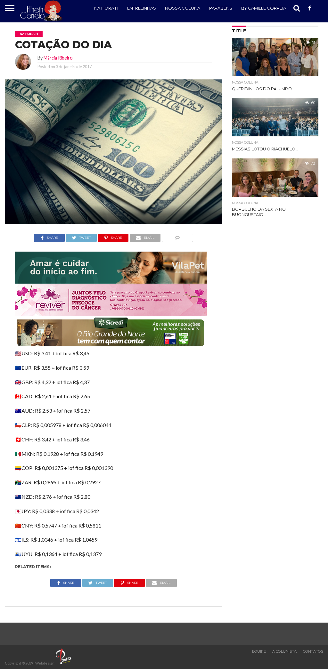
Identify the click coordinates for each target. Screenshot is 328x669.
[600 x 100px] (111, 347)
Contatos (313, 651)
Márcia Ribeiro (58, 57)
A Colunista (284, 651)
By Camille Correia (263, 8)
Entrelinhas (141, 8)
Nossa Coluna (182, 8)
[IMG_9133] (111, 281)
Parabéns (220, 8)
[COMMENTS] (177, 236)
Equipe (259, 651)
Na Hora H (106, 8)
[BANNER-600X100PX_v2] (111, 314)
